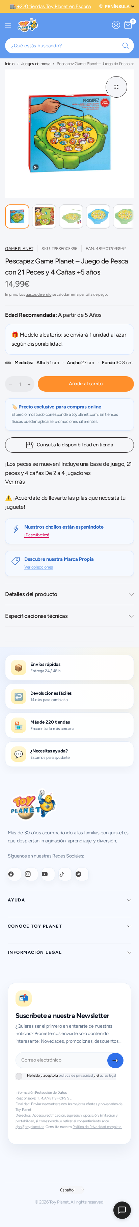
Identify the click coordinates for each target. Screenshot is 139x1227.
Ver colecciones (38, 567)
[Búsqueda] (125, 45)
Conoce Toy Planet (35, 926)
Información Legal (35, 952)
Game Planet (19, 248)
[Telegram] (82, 874)
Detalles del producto (31, 594)
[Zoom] (116, 87)
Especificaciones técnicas (36, 615)
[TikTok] (65, 874)
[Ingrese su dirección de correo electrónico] (115, 1060)
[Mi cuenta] (116, 25)
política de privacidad (76, 1075)
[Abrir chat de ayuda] (122, 1210)
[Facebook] (14, 874)
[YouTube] (48, 874)
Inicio (10, 64)
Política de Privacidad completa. (97, 1127)
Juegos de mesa (35, 64)
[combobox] (69, 45)
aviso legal (108, 1075)
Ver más (15, 481)
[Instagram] (31, 874)
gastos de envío (38, 294)
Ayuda (16, 899)
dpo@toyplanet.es (30, 1127)
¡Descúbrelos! (36, 534)
